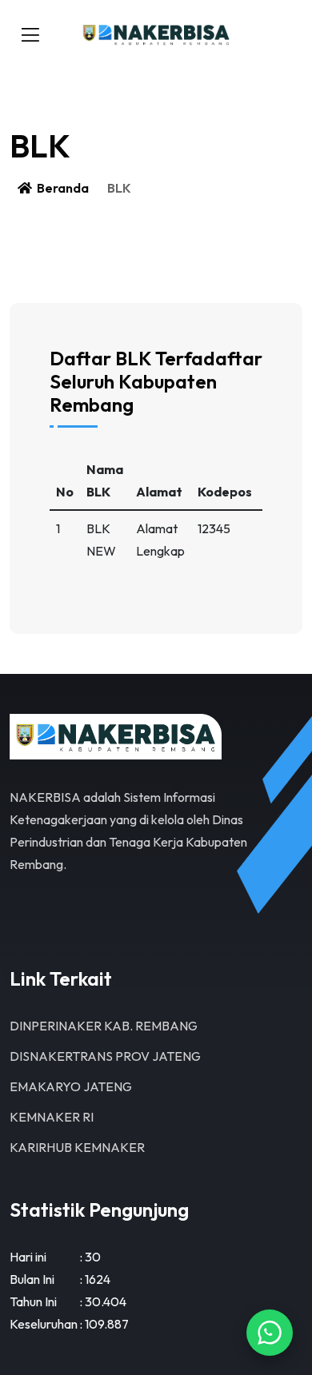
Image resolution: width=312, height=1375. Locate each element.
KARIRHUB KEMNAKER (77, 1147)
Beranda (61, 188)
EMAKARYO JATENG (71, 1086)
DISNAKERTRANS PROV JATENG (105, 1056)
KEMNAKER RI (52, 1117)
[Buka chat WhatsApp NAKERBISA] (269, 1332)
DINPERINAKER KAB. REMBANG (104, 1026)
